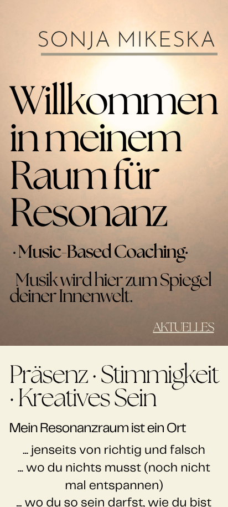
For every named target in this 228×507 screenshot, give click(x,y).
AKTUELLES (183, 328)
